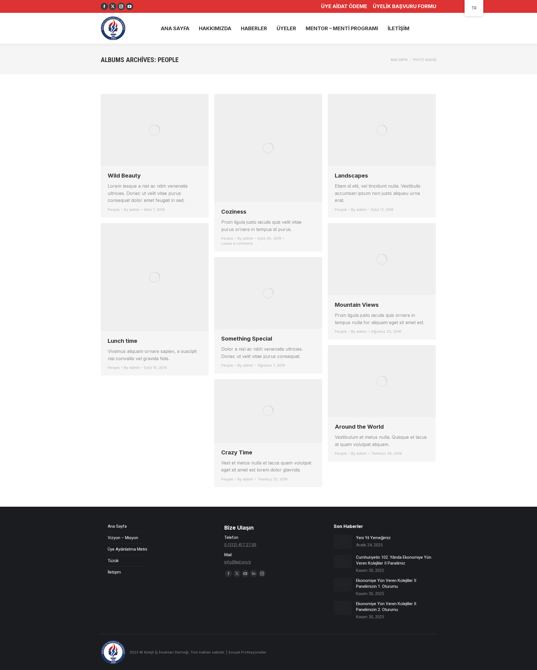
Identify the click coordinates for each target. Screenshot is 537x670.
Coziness (233, 211)
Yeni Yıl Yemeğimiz (373, 537)
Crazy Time (236, 452)
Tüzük (113, 560)
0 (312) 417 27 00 (240, 544)
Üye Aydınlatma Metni (127, 549)
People (114, 209)
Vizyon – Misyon (123, 537)
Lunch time (122, 341)
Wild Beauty (124, 175)
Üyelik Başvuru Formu (404, 6)
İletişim (114, 572)
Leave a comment (237, 243)
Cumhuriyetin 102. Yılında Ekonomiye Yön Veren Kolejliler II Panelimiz (393, 560)
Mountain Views (357, 304)
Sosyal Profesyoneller (248, 652)
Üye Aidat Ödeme (344, 6)
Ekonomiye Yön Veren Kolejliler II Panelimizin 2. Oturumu (386, 606)
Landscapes (351, 175)
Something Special (246, 338)
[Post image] (343, 542)
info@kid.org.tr (237, 562)
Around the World (359, 426)
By (132, 209)
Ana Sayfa (117, 526)
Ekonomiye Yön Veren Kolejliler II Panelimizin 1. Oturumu (386, 583)
